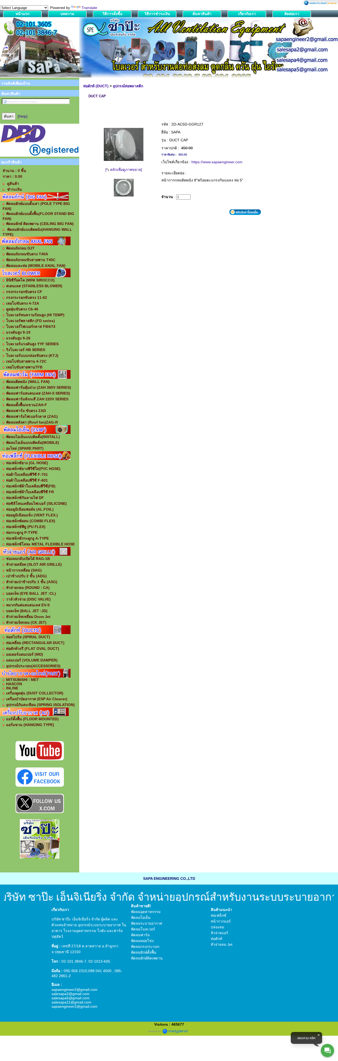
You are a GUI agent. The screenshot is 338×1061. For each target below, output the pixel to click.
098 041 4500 (99, 971)
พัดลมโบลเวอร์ (143, 929)
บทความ (67, 14)
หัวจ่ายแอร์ (219, 933)
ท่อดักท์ (216, 939)
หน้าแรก (22, 14)
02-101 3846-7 (74, 961)
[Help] (22, 116)
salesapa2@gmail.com (70, 994)
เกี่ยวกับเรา (247, 14)
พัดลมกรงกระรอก (145, 946)
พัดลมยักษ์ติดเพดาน (147, 958)
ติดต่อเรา (291, 14)
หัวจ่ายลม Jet (221, 944)
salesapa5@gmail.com (70, 998)
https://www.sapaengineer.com (216, 162)
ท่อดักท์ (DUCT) (96, 86)
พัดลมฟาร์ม (140, 935)
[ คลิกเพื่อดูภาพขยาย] (123, 169)
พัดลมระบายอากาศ (146, 923)
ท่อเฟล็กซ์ (218, 915)
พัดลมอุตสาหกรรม (146, 912)
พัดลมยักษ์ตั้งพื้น (143, 952)
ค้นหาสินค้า (202, 14)
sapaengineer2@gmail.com (74, 989)
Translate (89, 8)
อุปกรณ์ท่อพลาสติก (128, 86)
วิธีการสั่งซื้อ (112, 14)
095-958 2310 (75, 971)
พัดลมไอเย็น (141, 917)
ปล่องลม (217, 927)
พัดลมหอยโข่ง (142, 941)
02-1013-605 (99, 961)
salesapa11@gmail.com (71, 1002)
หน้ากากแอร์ (221, 921)
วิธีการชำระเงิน (157, 14)
